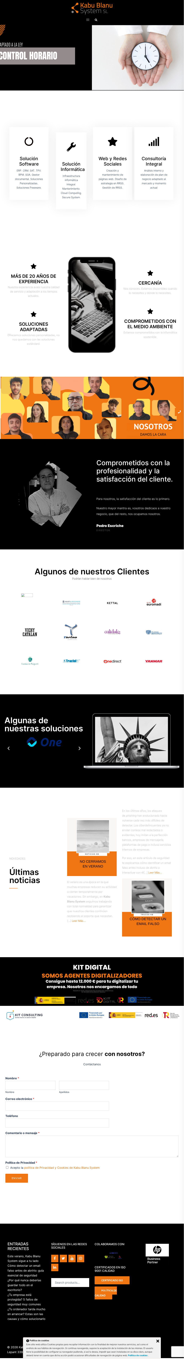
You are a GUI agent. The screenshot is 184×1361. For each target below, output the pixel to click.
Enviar (17, 1178)
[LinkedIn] (54, 1267)
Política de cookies (138, 1355)
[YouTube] (72, 1258)
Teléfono (11, 1116)
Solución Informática (73, 166)
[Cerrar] (157, 1341)
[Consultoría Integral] (154, 141)
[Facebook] (54, 1258)
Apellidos (64, 1092)
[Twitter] (63, 1258)
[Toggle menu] (87, 20)
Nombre (12, 1078)
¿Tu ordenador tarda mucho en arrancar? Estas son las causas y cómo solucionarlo (26, 1314)
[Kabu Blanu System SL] (92, 8)
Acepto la (55, 1167)
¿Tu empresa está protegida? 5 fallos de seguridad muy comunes (24, 1299)
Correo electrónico (19, 1099)
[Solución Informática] (71, 147)
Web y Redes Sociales (113, 161)
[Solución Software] (29, 141)
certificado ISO (112, 1280)
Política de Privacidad (21, 1162)
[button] (96, 19)
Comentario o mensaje (22, 1133)
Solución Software (29, 161)
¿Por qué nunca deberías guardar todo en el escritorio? (24, 1285)
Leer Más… (78, 921)
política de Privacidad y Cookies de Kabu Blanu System (62, 1167)
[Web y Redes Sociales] (112, 141)
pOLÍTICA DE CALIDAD (106, 1293)
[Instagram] (80, 1258)
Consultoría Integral (154, 161)
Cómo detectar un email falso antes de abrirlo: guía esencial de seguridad (26, 1270)
